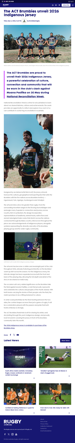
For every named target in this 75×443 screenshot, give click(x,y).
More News (66, 340)
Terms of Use (43, 421)
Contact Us (43, 428)
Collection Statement (46, 426)
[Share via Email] (18, 335)
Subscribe (66, 5)
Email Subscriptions (45, 431)
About (42, 419)
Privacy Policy (44, 424)
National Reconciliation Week (25, 96)
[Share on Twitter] (14, 335)
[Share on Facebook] (10, 335)
